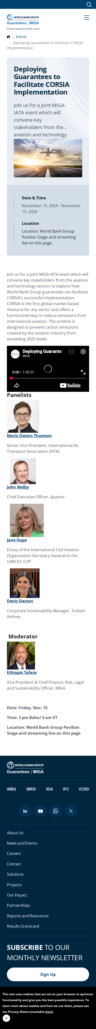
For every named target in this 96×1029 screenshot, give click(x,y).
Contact (14, 864)
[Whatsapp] (55, 811)
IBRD (31, 789)
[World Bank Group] (26, 767)
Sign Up (48, 974)
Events (21, 36)
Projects (14, 884)
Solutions (15, 874)
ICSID (84, 789)
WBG (11, 789)
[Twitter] (71, 811)
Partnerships (18, 905)
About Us (15, 833)
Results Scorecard (23, 926)
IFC (66, 789)
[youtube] (40, 811)
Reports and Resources (27, 916)
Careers (14, 853)
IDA (49, 789)
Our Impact (17, 895)
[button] (86, 17)
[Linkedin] (25, 811)
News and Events (22, 843)
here (48, 1012)
